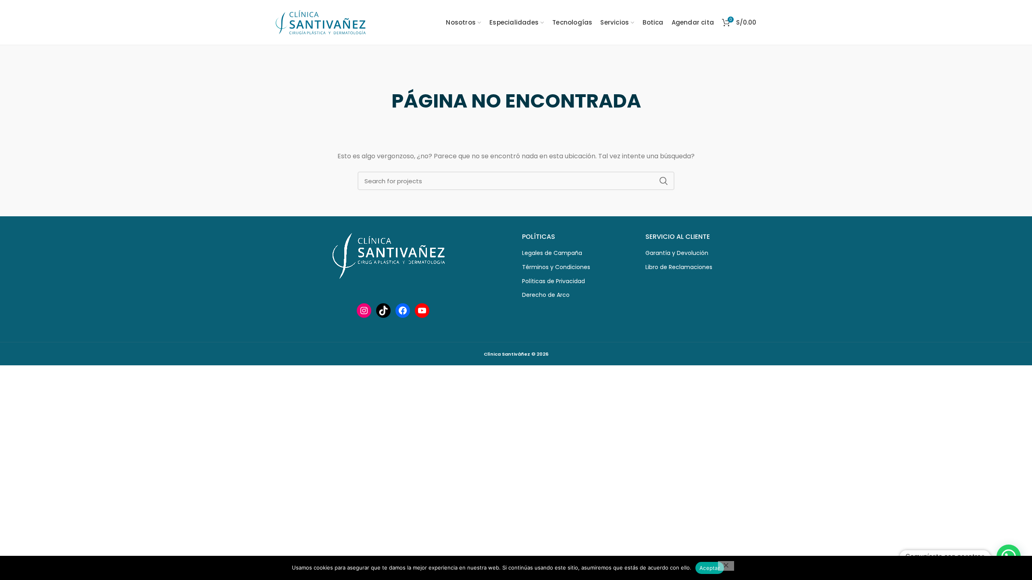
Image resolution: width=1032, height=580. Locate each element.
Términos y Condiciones (556, 267)
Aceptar (709, 568)
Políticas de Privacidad (553, 281)
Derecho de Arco (546, 295)
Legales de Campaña (552, 253)
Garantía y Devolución (676, 253)
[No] (726, 566)
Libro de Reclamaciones (678, 267)
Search (663, 181)
